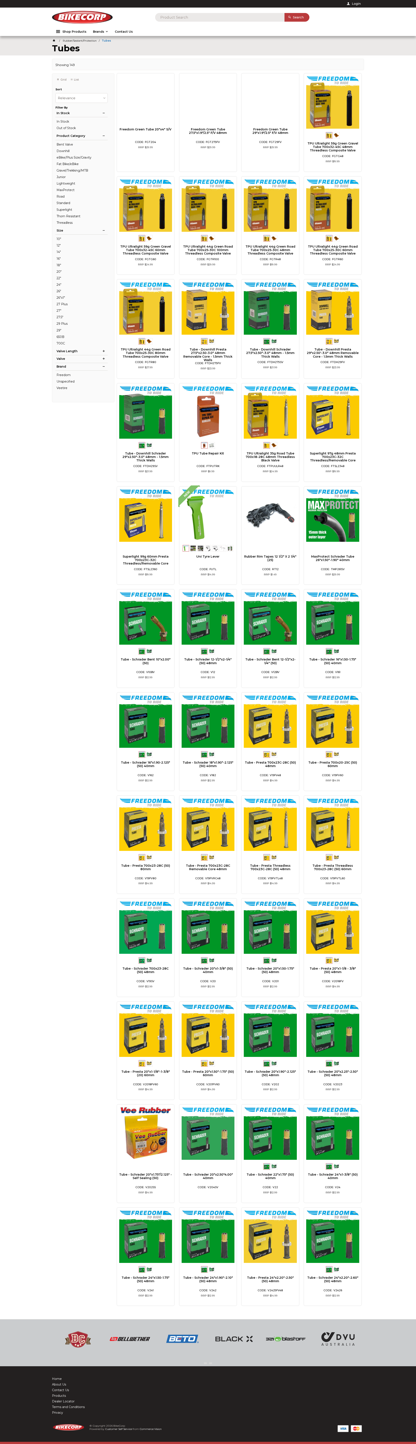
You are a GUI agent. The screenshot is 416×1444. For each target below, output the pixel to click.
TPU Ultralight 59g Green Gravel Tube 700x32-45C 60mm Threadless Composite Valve (145, 250)
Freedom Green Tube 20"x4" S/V (145, 129)
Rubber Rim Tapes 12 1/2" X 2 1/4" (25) (270, 558)
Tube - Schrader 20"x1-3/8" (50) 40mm (208, 970)
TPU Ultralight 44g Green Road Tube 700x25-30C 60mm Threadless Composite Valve (333, 250)
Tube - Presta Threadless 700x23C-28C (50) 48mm (270, 867)
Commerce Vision (151, 1429)
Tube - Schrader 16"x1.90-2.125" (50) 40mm (145, 764)
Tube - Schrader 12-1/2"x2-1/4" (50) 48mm (208, 661)
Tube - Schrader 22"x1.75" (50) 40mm (270, 1176)
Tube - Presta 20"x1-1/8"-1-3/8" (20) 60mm (145, 1073)
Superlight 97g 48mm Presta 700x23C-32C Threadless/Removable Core (333, 457)
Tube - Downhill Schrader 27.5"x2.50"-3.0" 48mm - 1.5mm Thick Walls (270, 353)
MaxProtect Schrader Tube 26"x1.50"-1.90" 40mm (332, 558)
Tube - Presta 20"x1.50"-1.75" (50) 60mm (208, 1073)
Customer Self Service (118, 1429)
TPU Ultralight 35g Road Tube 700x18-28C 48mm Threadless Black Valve (270, 457)
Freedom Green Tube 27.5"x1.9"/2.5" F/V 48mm (208, 131)
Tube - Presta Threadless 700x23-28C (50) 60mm (332, 867)
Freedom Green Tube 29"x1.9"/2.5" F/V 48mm (270, 131)
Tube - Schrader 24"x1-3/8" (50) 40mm (333, 1176)
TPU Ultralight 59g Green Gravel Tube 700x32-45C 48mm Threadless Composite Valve (332, 147)
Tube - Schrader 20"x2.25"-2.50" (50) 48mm (332, 1073)
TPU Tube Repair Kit (208, 453)
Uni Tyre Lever (207, 556)
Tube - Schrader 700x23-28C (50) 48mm (145, 970)
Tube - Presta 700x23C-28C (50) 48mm (270, 764)
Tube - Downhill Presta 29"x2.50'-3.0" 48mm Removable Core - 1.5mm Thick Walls (333, 353)
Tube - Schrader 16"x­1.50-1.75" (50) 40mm (332, 661)
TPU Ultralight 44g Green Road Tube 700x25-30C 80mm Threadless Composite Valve (146, 353)
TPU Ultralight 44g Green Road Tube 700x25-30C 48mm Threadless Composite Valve (270, 250)
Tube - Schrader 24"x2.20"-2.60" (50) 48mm (332, 1279)
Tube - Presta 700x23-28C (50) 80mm (145, 867)
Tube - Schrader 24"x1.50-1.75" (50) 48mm (145, 1279)
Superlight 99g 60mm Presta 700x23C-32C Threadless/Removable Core (146, 560)
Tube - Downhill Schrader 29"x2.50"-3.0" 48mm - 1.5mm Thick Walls (145, 457)
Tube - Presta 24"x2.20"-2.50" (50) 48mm (270, 1279)
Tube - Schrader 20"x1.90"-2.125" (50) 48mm (270, 1073)
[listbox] (81, 98)
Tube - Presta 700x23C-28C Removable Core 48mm (208, 867)
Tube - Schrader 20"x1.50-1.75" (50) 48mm (270, 970)
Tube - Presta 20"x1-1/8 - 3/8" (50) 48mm (333, 970)
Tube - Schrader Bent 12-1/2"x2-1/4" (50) (270, 661)
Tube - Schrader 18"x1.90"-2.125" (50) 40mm (208, 764)
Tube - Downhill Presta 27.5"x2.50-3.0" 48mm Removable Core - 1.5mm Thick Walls (207, 355)
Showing (65, 65)
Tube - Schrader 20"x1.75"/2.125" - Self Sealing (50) (145, 1176)
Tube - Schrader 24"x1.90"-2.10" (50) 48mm (208, 1279)
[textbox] (219, 17)
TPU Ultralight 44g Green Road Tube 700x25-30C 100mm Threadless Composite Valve (208, 250)
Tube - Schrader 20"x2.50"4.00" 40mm (208, 1176)
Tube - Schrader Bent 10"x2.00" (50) (146, 661)
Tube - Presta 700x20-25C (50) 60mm (332, 764)
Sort (58, 89)
